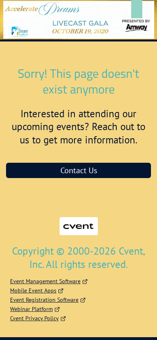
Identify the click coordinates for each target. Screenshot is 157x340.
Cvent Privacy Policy (34, 318)
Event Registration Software (44, 299)
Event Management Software (45, 281)
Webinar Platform (31, 309)
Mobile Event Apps (33, 290)
